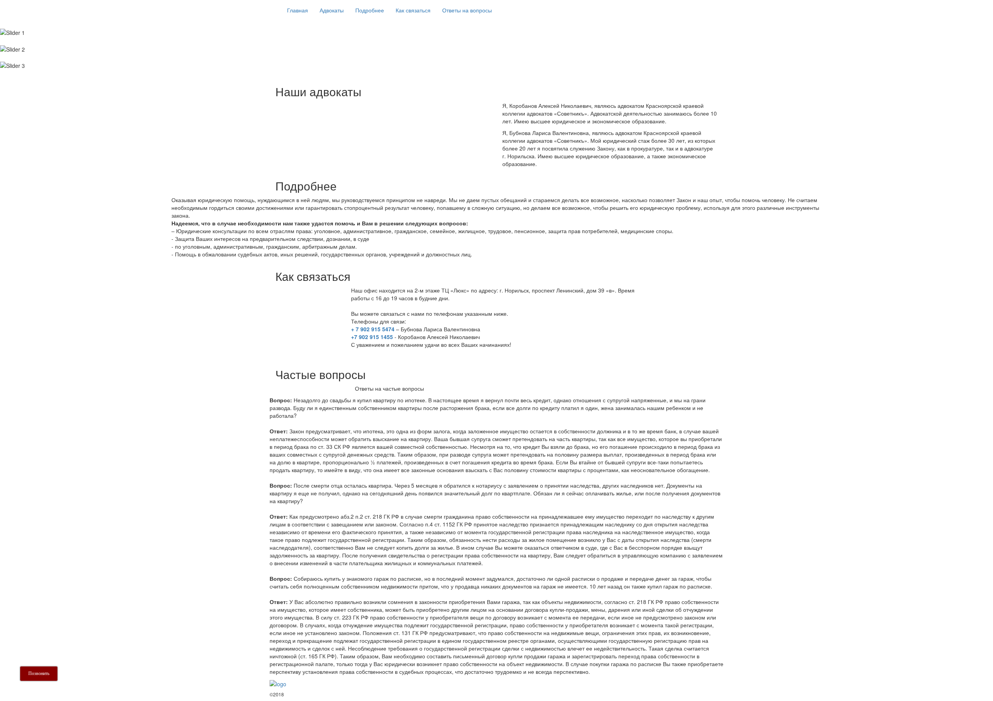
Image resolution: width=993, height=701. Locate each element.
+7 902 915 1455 (372, 337)
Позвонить (38, 673)
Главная (297, 10)
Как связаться (413, 10)
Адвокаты (332, 10)
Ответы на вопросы (467, 10)
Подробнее (369, 10)
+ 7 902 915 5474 (372, 329)
